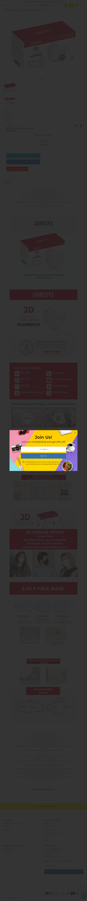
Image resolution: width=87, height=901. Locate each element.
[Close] (74, 432)
